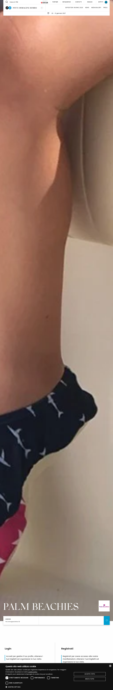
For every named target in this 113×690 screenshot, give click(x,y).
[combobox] (110, 666)
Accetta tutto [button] (90, 674)
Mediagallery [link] (96, 8)
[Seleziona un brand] (41, 7)
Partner (55, 2)
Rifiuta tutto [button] (89, 679)
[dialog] (56, 676)
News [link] (87, 8)
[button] (38, 687)
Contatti (78, 2)
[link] (101, 2)
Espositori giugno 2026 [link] (74, 8)
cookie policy (32, 672)
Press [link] (105, 8)
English (89, 2)
